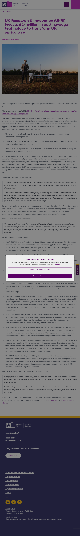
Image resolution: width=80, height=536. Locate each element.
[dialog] (40, 268)
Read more (57, 264)
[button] (40, 269)
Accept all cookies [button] (40, 276)
